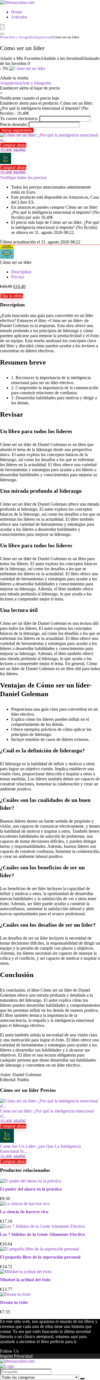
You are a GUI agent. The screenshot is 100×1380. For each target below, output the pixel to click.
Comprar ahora (13, 145)
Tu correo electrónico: (19, 118)
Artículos (19, 17)
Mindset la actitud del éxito (25, 1279)
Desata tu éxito (14, 1302)
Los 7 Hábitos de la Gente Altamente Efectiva (42, 1234)
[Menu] (2, 27)
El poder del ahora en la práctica (31, 1189)
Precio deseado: (14, 124)
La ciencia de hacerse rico (24, 1211)
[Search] (2, 34)
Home (16, 12)
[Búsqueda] (82, 1378)
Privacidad (23, 1356)
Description (21, 271)
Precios (17, 276)
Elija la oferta (11, 296)
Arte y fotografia (21, 37)
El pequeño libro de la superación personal (40, 1257)
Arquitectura (43, 37)
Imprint (6, 1356)
